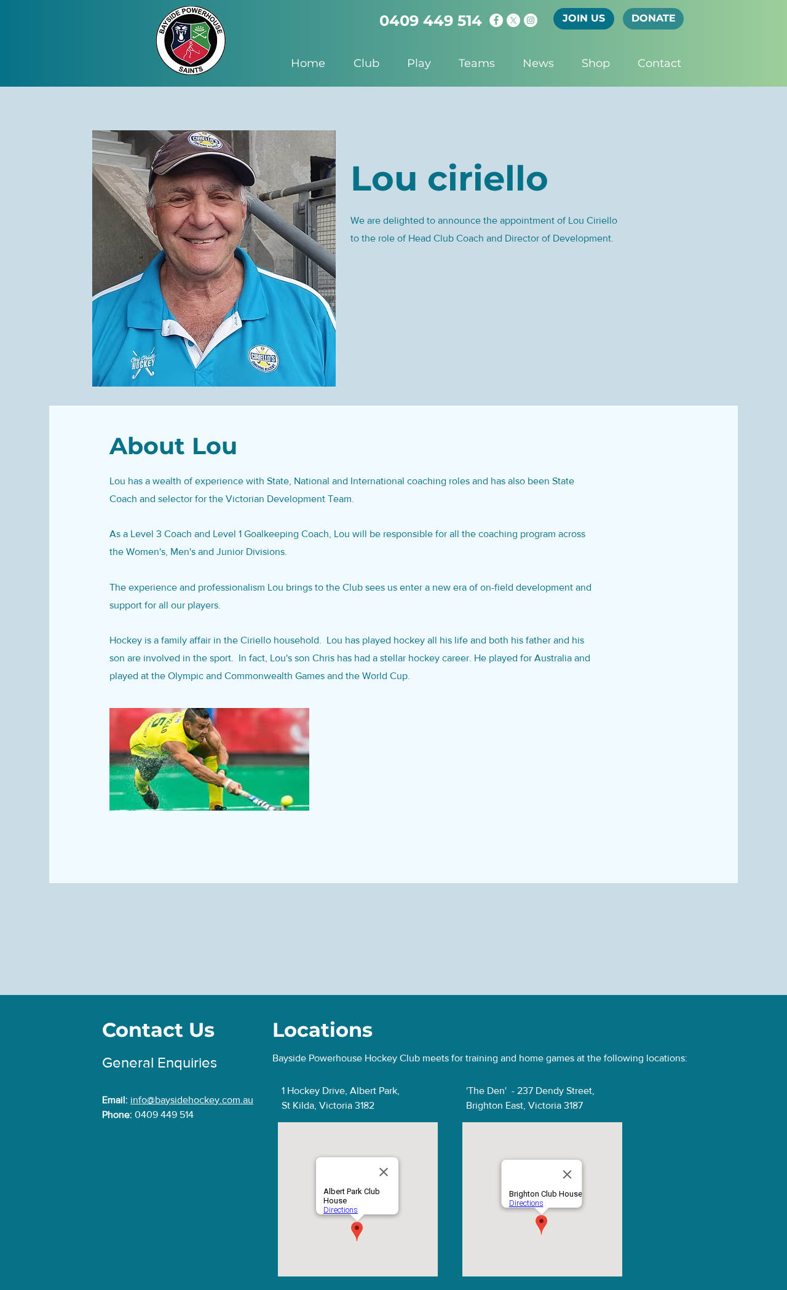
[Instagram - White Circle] (530, 20)
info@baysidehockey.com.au (191, 1100)
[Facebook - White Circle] (496, 20)
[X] (513, 20)
